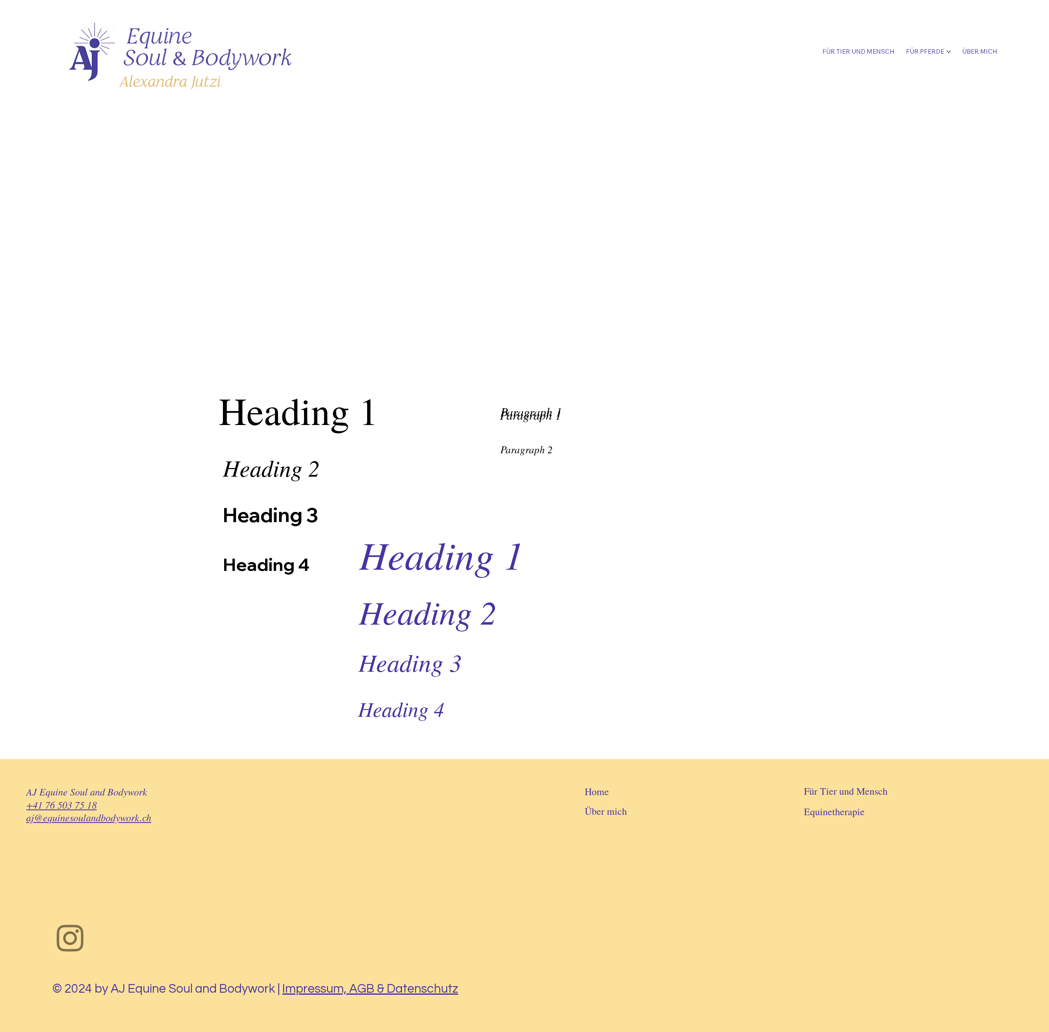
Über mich (606, 811)
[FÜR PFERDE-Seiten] (949, 52)
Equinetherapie (834, 811)
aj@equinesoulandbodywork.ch (88, 817)
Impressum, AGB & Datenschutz (370, 988)
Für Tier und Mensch (846, 791)
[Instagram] (70, 937)
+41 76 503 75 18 (61, 804)
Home (597, 791)
